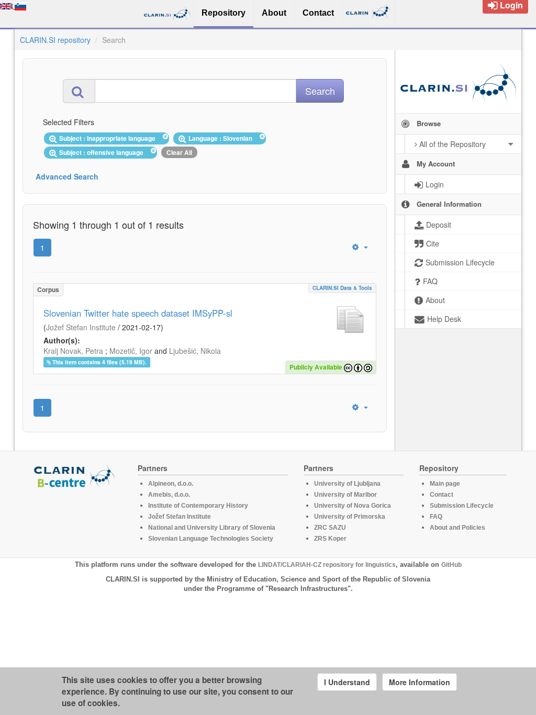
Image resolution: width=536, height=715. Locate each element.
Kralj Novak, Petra (73, 350)
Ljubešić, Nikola (195, 350)
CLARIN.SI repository (55, 40)
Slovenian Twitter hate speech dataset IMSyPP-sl (137, 313)
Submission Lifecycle (462, 505)
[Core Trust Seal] (75, 518)
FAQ (436, 516)
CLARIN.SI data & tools (342, 288)
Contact (441, 494)
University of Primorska (349, 516)
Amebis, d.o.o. (169, 494)
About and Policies (457, 527)
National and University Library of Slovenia (211, 527)
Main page (445, 483)
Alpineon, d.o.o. (170, 483)
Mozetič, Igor (130, 350)
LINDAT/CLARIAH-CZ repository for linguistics (327, 564)
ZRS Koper (330, 538)
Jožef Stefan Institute (81, 327)
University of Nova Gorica (352, 505)
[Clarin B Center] (76, 475)
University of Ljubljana (347, 483)
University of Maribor (345, 494)
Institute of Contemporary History (198, 505)
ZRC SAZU (330, 527)
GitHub (451, 564)
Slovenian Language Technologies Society (210, 538)
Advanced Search (67, 176)
